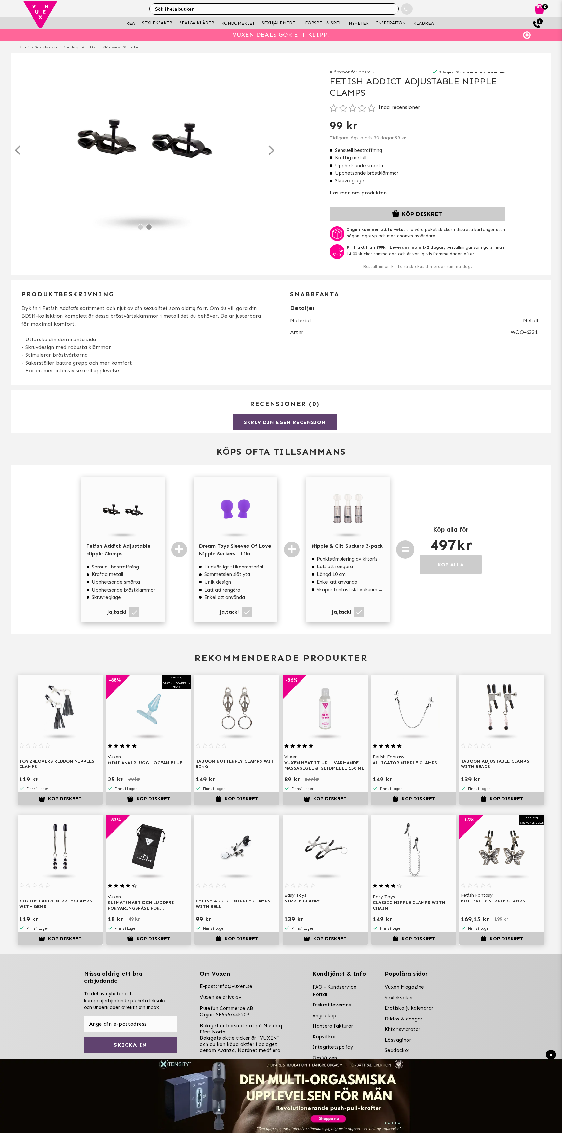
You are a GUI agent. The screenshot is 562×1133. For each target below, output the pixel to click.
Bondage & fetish (80, 47)
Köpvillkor (324, 1037)
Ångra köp (325, 1016)
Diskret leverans (332, 1005)
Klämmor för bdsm (121, 47)
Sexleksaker (46, 47)
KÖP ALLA (451, 564)
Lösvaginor (398, 1040)
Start (24, 47)
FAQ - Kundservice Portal (334, 990)
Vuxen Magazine (404, 987)
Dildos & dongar (403, 1019)
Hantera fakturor (333, 1026)
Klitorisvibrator (402, 1029)
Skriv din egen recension (285, 422)
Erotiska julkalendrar (409, 1008)
